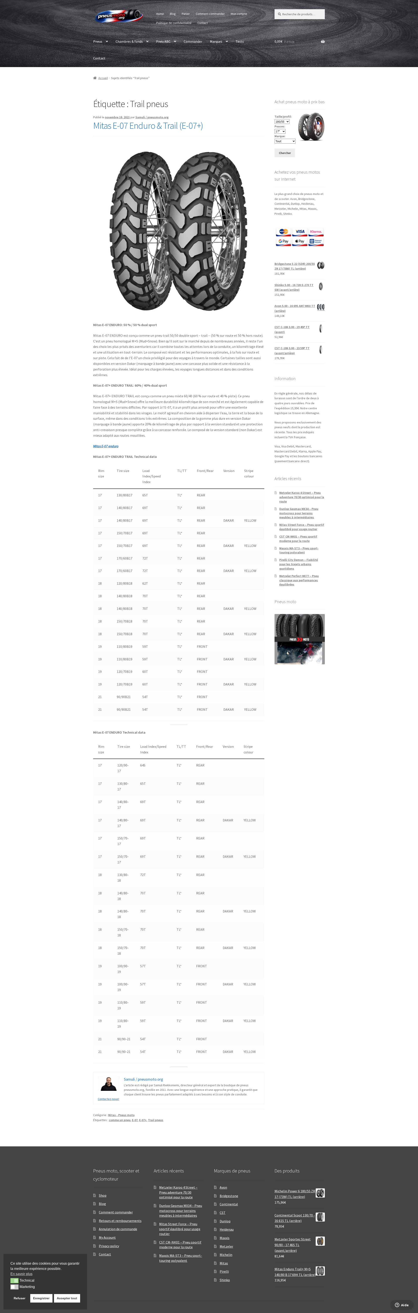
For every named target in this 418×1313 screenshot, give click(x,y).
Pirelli (224, 1271)
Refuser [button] (19, 1298)
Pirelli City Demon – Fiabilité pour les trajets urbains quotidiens (298, 564)
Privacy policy (109, 1246)
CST (223, 1212)
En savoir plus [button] (21, 1274)
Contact (202, 23)
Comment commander (210, 14)
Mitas (224, 1263)
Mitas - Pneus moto (121, 1115)
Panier (186, 14)
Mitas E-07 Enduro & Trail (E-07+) (148, 125)
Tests (240, 41)
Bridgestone (229, 1196)
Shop (102, 1195)
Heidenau (227, 1229)
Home (160, 14)
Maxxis (224, 1238)
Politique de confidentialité (174, 23)
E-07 (135, 1120)
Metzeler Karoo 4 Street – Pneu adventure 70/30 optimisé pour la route (301, 497)
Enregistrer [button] (41, 1298)
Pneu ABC (163, 41)
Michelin (226, 1254)
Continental (229, 1204)
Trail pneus (155, 1120)
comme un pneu (119, 1120)
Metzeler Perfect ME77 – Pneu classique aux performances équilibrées (299, 580)
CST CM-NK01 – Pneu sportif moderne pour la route (298, 539)
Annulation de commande (118, 1229)
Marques (216, 41)
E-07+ (143, 1120)
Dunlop (225, 1221)
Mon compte (239, 14)
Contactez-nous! (108, 1099)
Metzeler (226, 1246)
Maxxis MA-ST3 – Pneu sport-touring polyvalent (299, 550)
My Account (107, 1237)
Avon (223, 1187)
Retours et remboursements (120, 1220)
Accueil (103, 78)
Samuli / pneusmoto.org (152, 117)
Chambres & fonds (129, 41)
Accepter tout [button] (67, 1298)
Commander (193, 41)
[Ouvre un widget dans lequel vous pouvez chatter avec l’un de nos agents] (402, 1305)
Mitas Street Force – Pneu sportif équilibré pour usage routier (301, 527)
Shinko (225, 1280)
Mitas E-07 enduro (105, 446)
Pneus (97, 41)
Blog (173, 14)
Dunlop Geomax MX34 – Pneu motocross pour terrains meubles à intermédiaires (298, 513)
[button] (14, 1280)
